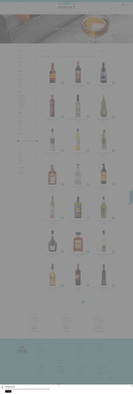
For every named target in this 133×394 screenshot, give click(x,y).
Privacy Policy (40, 389)
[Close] (131, 386)
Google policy (47, 389)
